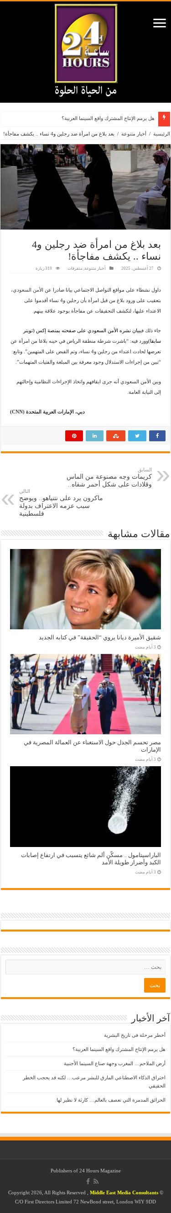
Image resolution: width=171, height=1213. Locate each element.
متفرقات (75, 268)
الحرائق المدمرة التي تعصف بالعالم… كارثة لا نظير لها (111, 1100)
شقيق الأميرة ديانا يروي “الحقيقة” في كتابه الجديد (100, 637)
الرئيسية (161, 133)
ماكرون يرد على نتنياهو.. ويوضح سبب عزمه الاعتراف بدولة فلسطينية (61, 502)
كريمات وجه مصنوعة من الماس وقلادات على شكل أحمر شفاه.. (109, 477)
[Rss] (96, 1181)
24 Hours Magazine (100, 1170)
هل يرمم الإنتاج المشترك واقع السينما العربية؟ (108, 118)
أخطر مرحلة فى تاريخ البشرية (135, 1035)
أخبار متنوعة (133, 133)
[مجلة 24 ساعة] (86, 48)
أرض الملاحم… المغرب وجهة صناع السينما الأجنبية (115, 1063)
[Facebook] (88, 1181)
